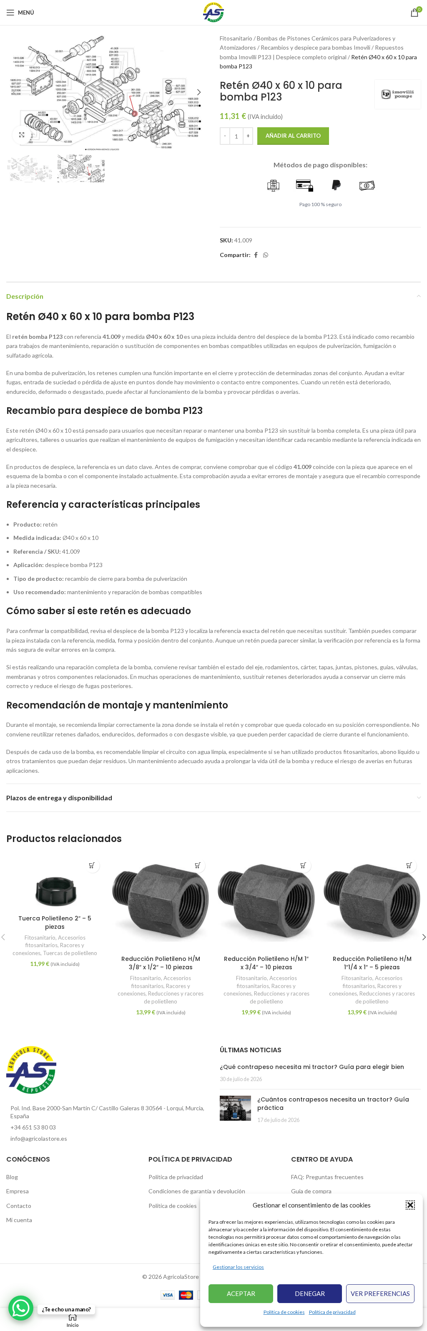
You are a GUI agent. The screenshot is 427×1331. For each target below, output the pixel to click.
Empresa (17, 1191)
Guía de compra (311, 1191)
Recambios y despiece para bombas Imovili (315, 47)
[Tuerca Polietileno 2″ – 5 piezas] (55, 882)
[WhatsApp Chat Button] (20, 1308)
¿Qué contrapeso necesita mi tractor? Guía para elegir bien (312, 1067)
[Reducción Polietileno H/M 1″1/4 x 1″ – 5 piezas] (372, 903)
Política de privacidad (332, 1312)
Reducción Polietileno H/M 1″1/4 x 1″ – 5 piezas (372, 963)
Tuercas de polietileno (70, 953)
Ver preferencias (380, 1293)
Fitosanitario (236, 38)
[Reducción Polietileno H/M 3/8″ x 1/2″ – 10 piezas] (161, 903)
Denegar (310, 1293)
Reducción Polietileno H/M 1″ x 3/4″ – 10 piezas (266, 963)
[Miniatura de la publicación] (235, 1110)
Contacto (18, 1205)
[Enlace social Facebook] (256, 255)
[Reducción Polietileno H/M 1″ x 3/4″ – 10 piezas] (266, 903)
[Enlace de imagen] (31, 1069)
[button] (410, 1205)
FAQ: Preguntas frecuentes (327, 1176)
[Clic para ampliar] (22, 135)
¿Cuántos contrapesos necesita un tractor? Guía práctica (333, 1103)
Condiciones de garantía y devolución (196, 1191)
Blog (12, 1176)
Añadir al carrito (293, 135)
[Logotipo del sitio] (213, 11)
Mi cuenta (19, 1219)
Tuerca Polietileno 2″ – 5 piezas (54, 922)
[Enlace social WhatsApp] (266, 255)
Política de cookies (284, 1312)
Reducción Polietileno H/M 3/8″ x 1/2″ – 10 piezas (160, 963)
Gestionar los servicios (238, 1267)
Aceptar (241, 1293)
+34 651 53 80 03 (33, 1127)
